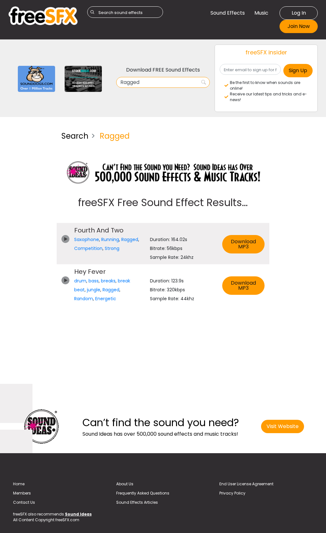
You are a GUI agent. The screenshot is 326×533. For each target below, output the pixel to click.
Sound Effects (227, 13)
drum (80, 281)
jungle (93, 290)
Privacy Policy (232, 493)
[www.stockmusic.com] (83, 78)
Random (83, 298)
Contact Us (24, 502)
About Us (124, 484)
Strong (112, 248)
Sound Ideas (78, 514)
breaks (108, 281)
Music (261, 13)
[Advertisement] (30, 222)
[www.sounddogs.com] (36, 78)
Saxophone (86, 239)
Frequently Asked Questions (142, 493)
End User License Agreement (246, 484)
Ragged (129, 239)
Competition (88, 248)
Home (19, 484)
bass (94, 281)
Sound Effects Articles (137, 502)
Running (110, 239)
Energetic (105, 298)
